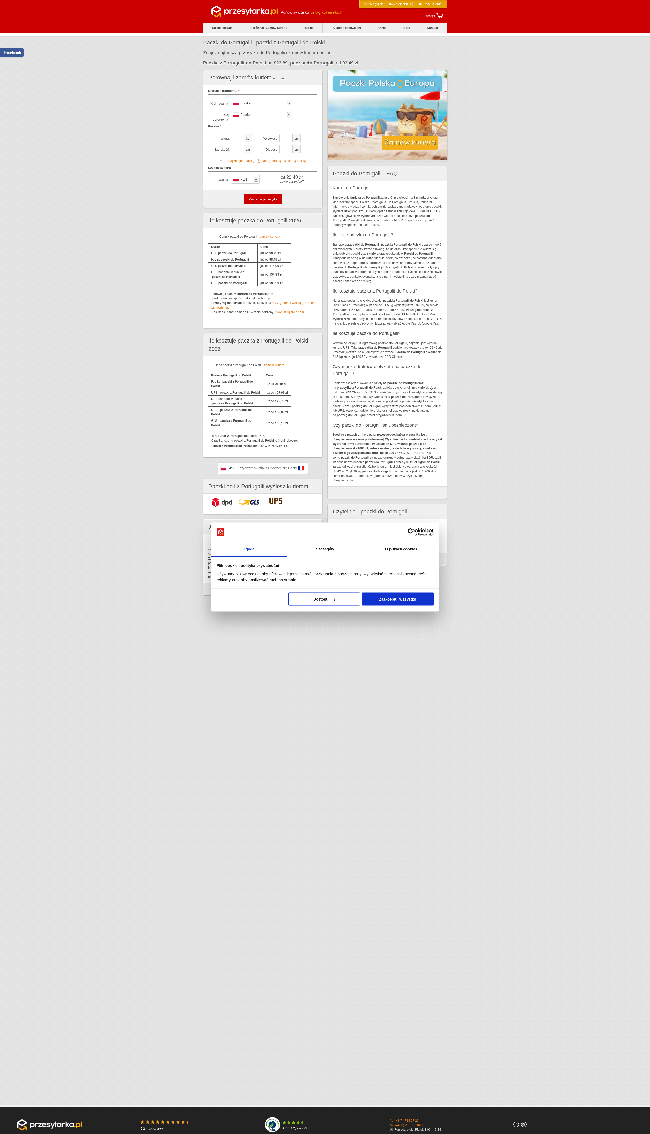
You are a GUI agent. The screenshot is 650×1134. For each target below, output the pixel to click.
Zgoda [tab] (249, 549)
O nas (382, 28)
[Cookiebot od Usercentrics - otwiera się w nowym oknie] (411, 532)
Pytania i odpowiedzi (346, 28)
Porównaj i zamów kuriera (268, 28)
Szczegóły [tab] (325, 549)
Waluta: (224, 179)
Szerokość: (222, 149)
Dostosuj (321, 599)
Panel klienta (433, 4)
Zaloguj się (376, 4)
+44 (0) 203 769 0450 (409, 1125)
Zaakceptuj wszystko (397, 599)
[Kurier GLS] (249, 502)
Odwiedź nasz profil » (10, 52)
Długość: (272, 149)
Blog (406, 28)
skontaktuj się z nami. (290, 312)
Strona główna (222, 28)
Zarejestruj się (403, 4)
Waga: (225, 138)
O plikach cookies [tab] (401, 549)
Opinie (309, 28)
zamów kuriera (270, 236)
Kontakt (432, 28)
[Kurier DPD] (222, 502)
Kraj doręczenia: (221, 116)
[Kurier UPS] (276, 501)
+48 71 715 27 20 (406, 1120)
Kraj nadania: (219, 103)
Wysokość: (270, 138)
